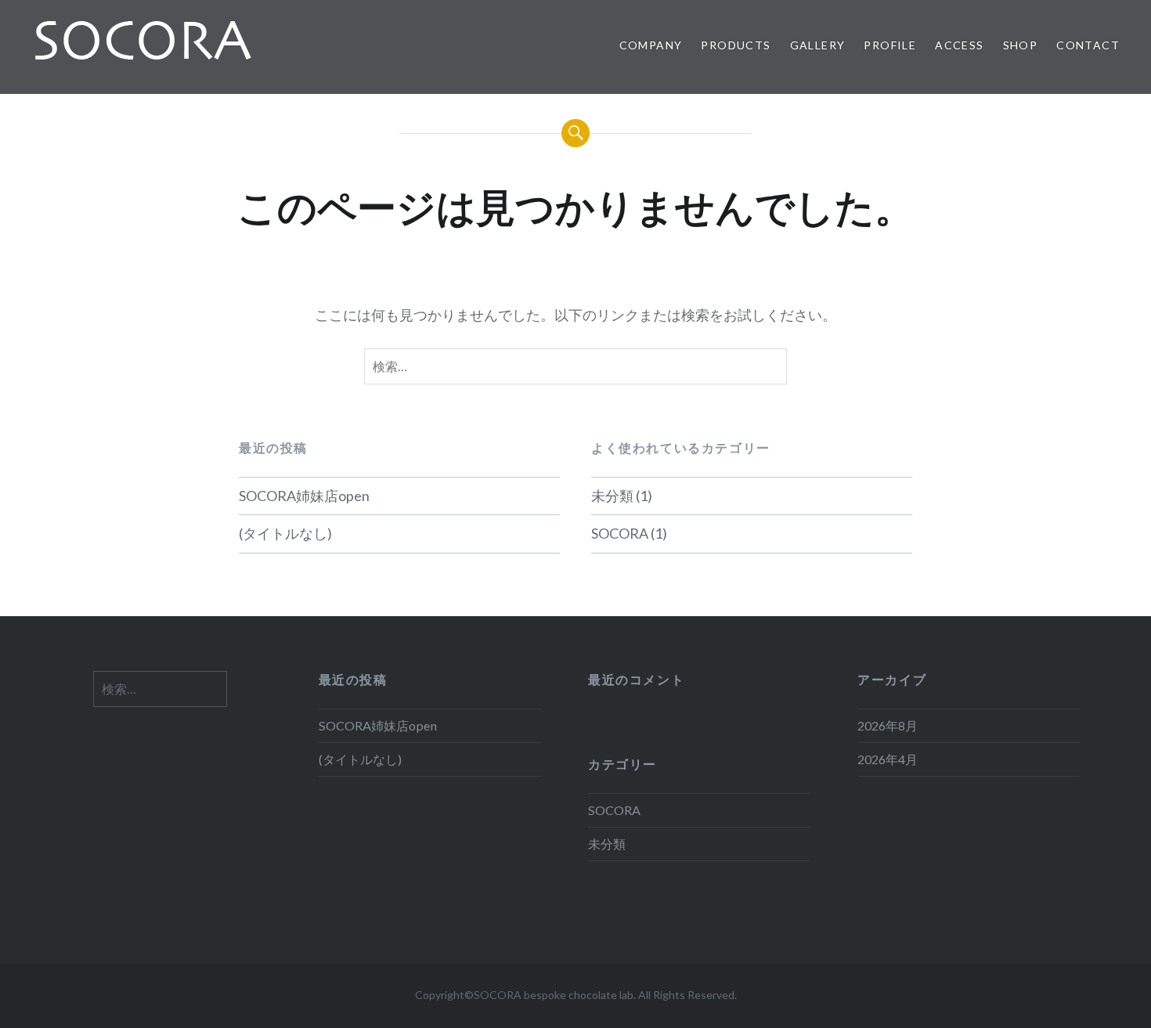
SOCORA (619, 533)
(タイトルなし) (285, 533)
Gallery (818, 45)
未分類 (612, 495)
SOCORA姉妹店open (304, 495)
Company (651, 45)
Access (959, 45)
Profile (890, 45)
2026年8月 (887, 725)
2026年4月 (887, 759)
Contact (1088, 45)
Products (735, 45)
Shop (1020, 45)
